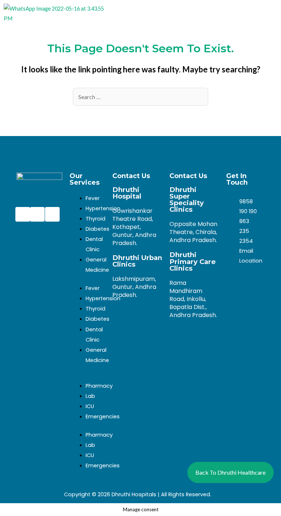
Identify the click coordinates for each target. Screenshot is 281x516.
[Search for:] (140, 97)
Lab (90, 396)
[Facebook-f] (22, 214)
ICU (90, 406)
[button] (238, 13)
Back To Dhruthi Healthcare (230, 472)
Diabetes (97, 229)
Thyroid (95, 218)
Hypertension (103, 208)
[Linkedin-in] (52, 214)
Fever (93, 198)
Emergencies (103, 416)
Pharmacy (99, 385)
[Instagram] (37, 214)
